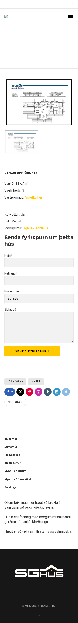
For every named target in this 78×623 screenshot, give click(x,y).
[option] (39, 102)
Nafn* (8, 255)
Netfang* (10, 273)
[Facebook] (72, 4)
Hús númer (11, 291)
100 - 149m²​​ (15, 381)
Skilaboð (10, 309)
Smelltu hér (33, 197)
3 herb (36, 381)
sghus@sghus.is (35, 228)
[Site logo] (6, 16)
